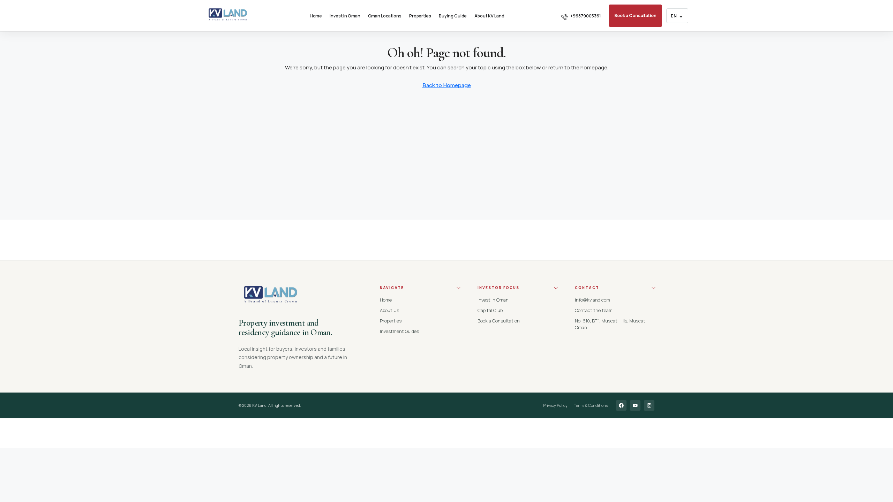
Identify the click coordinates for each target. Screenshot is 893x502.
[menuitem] (581, 16)
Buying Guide (453, 16)
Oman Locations (385, 16)
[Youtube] (635, 405)
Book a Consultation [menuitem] (635, 15)
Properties (420, 16)
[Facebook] (621, 405)
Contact (587, 288)
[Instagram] (649, 405)
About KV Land (489, 16)
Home (316, 16)
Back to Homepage (446, 85)
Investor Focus (498, 288)
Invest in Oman (345, 16)
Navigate (392, 288)
